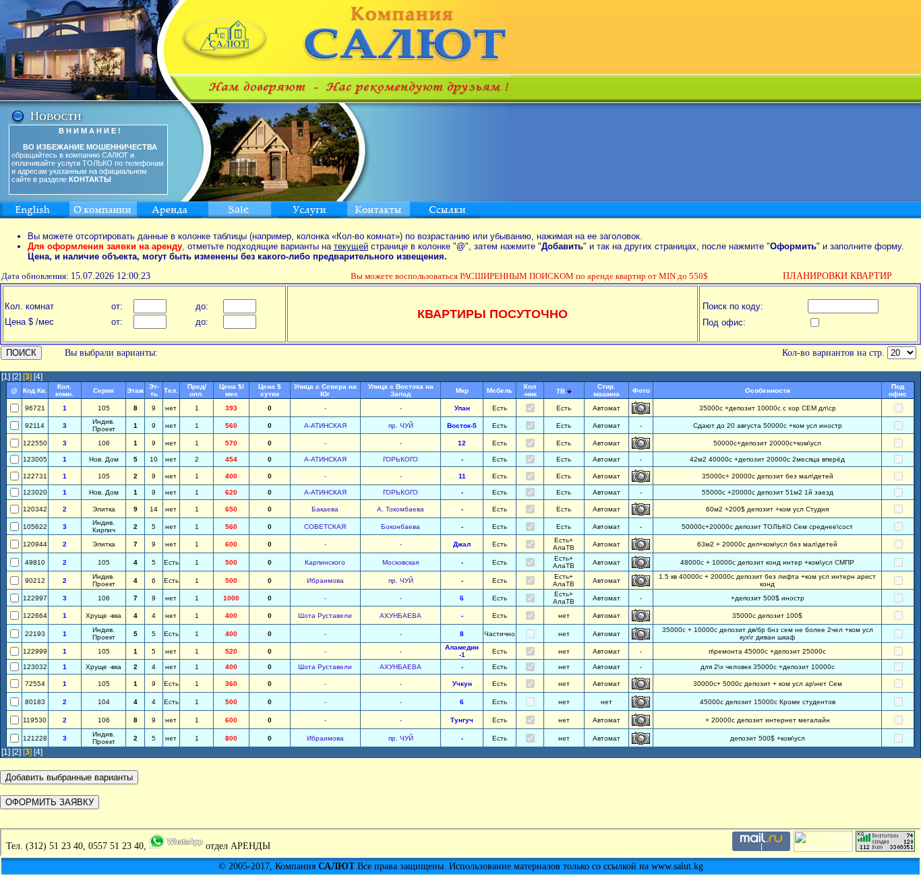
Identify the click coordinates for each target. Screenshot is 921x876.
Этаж (135, 390)
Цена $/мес (231, 390)
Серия (103, 390)
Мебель (499, 390)
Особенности (767, 390)
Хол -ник (530, 390)
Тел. (171, 390)
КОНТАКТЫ (90, 179)
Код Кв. (35, 390)
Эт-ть (154, 390)
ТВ (560, 391)
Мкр (462, 390)
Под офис (898, 390)
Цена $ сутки (269, 390)
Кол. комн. (64, 390)
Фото (641, 390)
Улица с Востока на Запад (401, 390)
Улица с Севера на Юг (325, 390)
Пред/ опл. (196, 390)
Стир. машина (606, 390)
